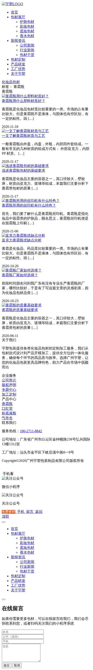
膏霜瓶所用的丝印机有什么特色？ (29, 205)
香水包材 (27, 36)
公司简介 (9, 380)
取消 (17, 665)
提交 (6, 665)
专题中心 (9, 390)
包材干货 (27, 55)
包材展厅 (18, 17)
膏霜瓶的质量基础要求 (20, 310)
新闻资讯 (18, 40)
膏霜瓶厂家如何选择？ (20, 275)
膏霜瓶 (7, 404)
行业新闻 (27, 50)
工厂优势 (18, 69)
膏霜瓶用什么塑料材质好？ (23, 101)
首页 (14, 12)
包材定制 (18, 59)
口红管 (7, 408)
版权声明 (9, 385)
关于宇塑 (18, 74)
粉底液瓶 (9, 413)
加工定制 (9, 394)
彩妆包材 (27, 26)
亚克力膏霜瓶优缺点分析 (22, 240)
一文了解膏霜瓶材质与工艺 (23, 136)
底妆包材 (27, 31)
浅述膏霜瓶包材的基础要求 (23, 170)
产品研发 (18, 64)
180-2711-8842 (31, 431)
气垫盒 (7, 418)
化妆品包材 (11, 82)
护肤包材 (27, 22)
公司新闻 (27, 45)
